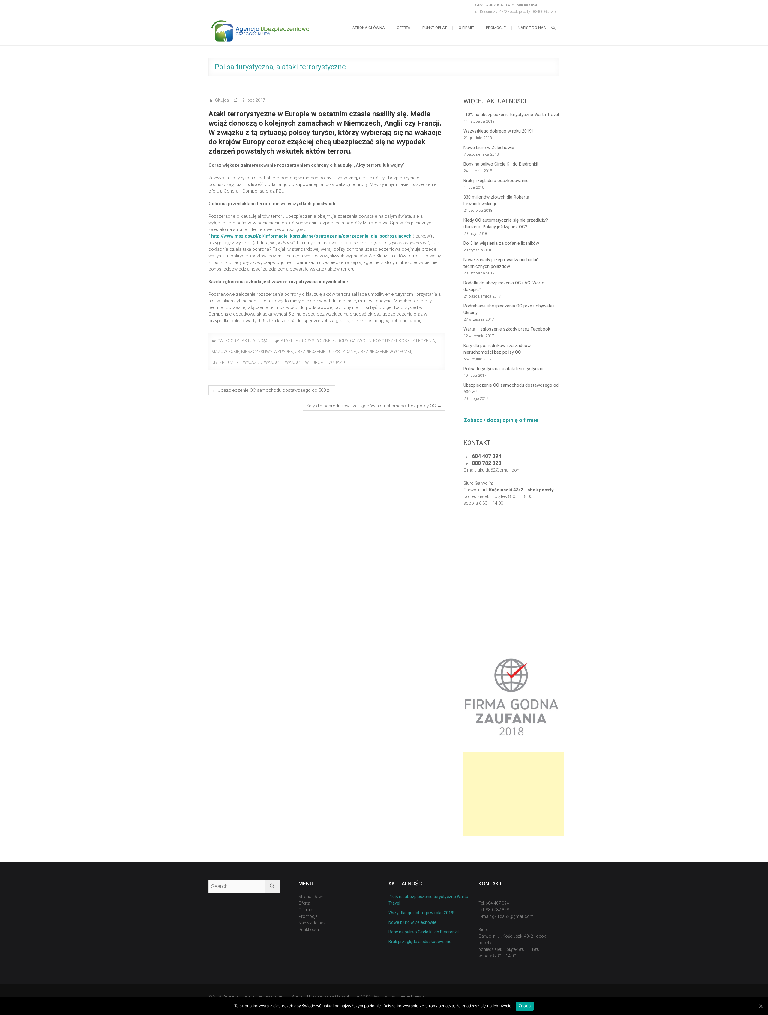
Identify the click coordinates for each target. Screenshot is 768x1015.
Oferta (403, 27)
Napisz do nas (532, 27)
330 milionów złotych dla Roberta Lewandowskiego (496, 200)
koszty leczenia (417, 340)
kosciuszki (385, 340)
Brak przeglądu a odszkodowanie (496, 180)
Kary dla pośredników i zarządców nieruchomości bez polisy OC (374, 406)
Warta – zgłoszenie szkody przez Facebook (507, 329)
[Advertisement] (514, 794)
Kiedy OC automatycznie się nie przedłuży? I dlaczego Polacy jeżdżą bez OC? (507, 223)
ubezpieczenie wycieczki (384, 351)
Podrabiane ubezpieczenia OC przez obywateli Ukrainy (509, 309)
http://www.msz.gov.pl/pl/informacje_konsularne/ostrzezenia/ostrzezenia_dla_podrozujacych (311, 236)
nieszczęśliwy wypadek (267, 351)
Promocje (496, 27)
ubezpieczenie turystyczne (325, 351)
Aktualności (255, 340)
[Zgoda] (761, 1006)
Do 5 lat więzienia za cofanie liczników (501, 243)
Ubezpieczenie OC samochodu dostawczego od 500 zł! (272, 390)
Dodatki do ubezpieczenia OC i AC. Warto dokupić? (504, 286)
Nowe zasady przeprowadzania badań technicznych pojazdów (501, 263)
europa (340, 340)
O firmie (466, 27)
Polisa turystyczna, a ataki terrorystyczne (504, 368)
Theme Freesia (411, 996)
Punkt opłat (434, 27)
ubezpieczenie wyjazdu (237, 362)
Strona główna (368, 27)
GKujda (221, 100)
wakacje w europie (306, 362)
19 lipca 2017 (252, 100)
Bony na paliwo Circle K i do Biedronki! (501, 164)
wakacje (273, 362)
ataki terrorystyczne (306, 340)
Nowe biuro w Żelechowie (489, 147)
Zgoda (525, 1005)
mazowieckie (225, 351)
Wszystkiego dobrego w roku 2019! (498, 131)
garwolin (360, 340)
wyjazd (336, 362)
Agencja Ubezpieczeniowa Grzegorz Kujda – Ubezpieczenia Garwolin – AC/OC (297, 996)
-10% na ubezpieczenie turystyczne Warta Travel (511, 114)
